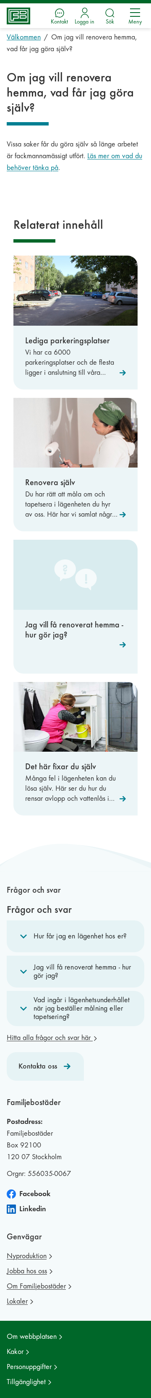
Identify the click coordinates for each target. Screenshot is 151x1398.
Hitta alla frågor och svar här (50, 1037)
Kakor (15, 1351)
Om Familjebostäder (36, 1286)
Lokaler (17, 1301)
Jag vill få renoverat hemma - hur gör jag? (82, 971)
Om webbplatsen (32, 1336)
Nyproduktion (27, 1256)
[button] (75, 936)
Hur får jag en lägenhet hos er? (80, 936)
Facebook (34, 1193)
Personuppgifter (29, 1366)
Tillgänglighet (26, 1381)
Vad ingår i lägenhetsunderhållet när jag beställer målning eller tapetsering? (82, 1008)
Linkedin (32, 1209)
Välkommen (24, 37)
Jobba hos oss (27, 1271)
